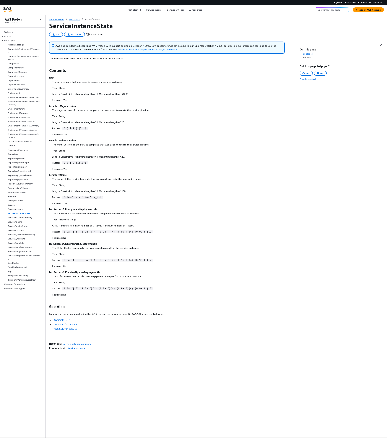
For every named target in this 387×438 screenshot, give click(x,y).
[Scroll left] (126, 9)
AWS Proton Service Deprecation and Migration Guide (147, 49)
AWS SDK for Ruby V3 (65, 328)
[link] (92, 19)
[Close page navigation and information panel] (381, 44)
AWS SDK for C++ (63, 320)
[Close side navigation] (41, 19)
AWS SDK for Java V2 (65, 324)
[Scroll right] (204, 9)
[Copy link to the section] (47, 70)
